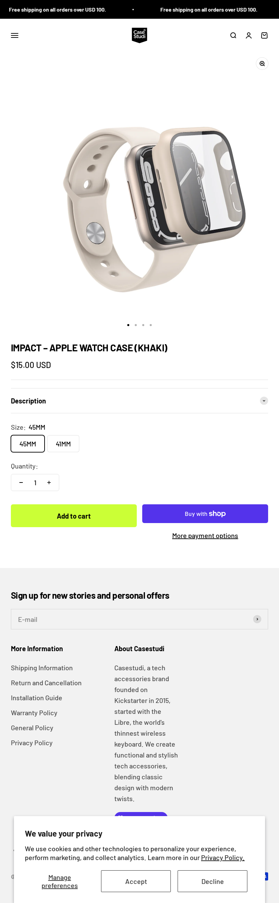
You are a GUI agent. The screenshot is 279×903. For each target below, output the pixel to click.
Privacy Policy (32, 742)
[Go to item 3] (143, 325)
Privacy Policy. (223, 857)
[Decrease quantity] (21, 482)
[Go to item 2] (136, 325)
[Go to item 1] (128, 325)
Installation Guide (36, 697)
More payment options (205, 535)
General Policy (32, 727)
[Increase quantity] (49, 482)
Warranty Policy (34, 712)
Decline (212, 881)
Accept (136, 881)
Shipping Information (42, 667)
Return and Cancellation (46, 682)
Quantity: (24, 466)
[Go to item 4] (151, 325)
